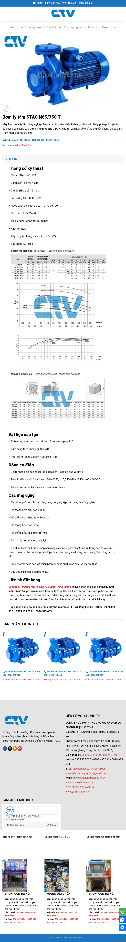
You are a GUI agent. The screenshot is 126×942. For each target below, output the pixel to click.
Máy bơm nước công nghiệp (64, 27)
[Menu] (4, 14)
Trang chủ (16, 27)
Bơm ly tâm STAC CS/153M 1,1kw (20, 679)
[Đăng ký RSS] (14, 748)
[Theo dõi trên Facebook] (5, 748)
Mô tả (13, 159)
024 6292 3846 (88, 754)
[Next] (123, 659)
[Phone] (122, 912)
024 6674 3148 (108, 754)
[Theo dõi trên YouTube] (19, 748)
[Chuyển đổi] (5, 158)
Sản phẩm (34, 27)
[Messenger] (122, 927)
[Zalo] (122, 919)
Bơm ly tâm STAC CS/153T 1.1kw (103, 679)
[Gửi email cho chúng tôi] (10, 748)
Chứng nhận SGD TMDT (58, 836)
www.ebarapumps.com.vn (79, 787)
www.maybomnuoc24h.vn (90, 777)
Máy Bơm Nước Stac (102, 27)
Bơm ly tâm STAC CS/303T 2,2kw (62, 679)
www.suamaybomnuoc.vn (79, 782)
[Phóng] (7, 108)
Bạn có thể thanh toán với (17, 836)
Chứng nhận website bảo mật (103, 836)
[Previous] (2, 659)
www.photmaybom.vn (77, 791)
